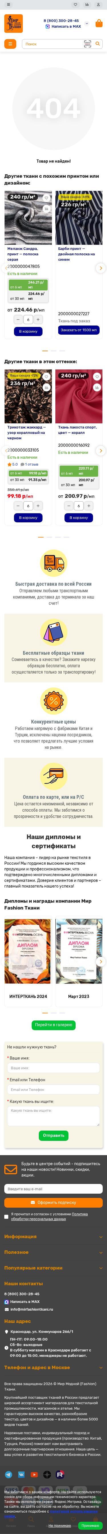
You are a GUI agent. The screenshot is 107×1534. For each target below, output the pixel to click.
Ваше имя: (20, 1058)
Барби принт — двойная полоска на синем (76, 254)
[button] (6, 268)
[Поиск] (97, 44)
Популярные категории (33, 1268)
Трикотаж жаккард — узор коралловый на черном (26, 432)
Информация (20, 1236)
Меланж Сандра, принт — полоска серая (22, 254)
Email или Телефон (27, 1080)
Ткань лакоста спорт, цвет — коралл (77, 430)
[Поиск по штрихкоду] (87, 43)
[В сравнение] (47, 209)
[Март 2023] (79, 951)
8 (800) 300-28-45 (61, 21)
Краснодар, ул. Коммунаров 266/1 (42, 1331)
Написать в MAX (66, 26)
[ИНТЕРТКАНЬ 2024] (28, 951)
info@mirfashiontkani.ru (32, 1309)
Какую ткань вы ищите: (32, 1101)
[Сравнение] (87, 5)
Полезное (16, 1252)
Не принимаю (60, 1526)
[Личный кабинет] (98, 5)
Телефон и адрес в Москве (37, 1367)
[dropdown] (8, 5)
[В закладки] (47, 198)
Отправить (53, 1135)
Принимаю (90, 1526)
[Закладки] (75, 5)
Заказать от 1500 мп (79, 330)
